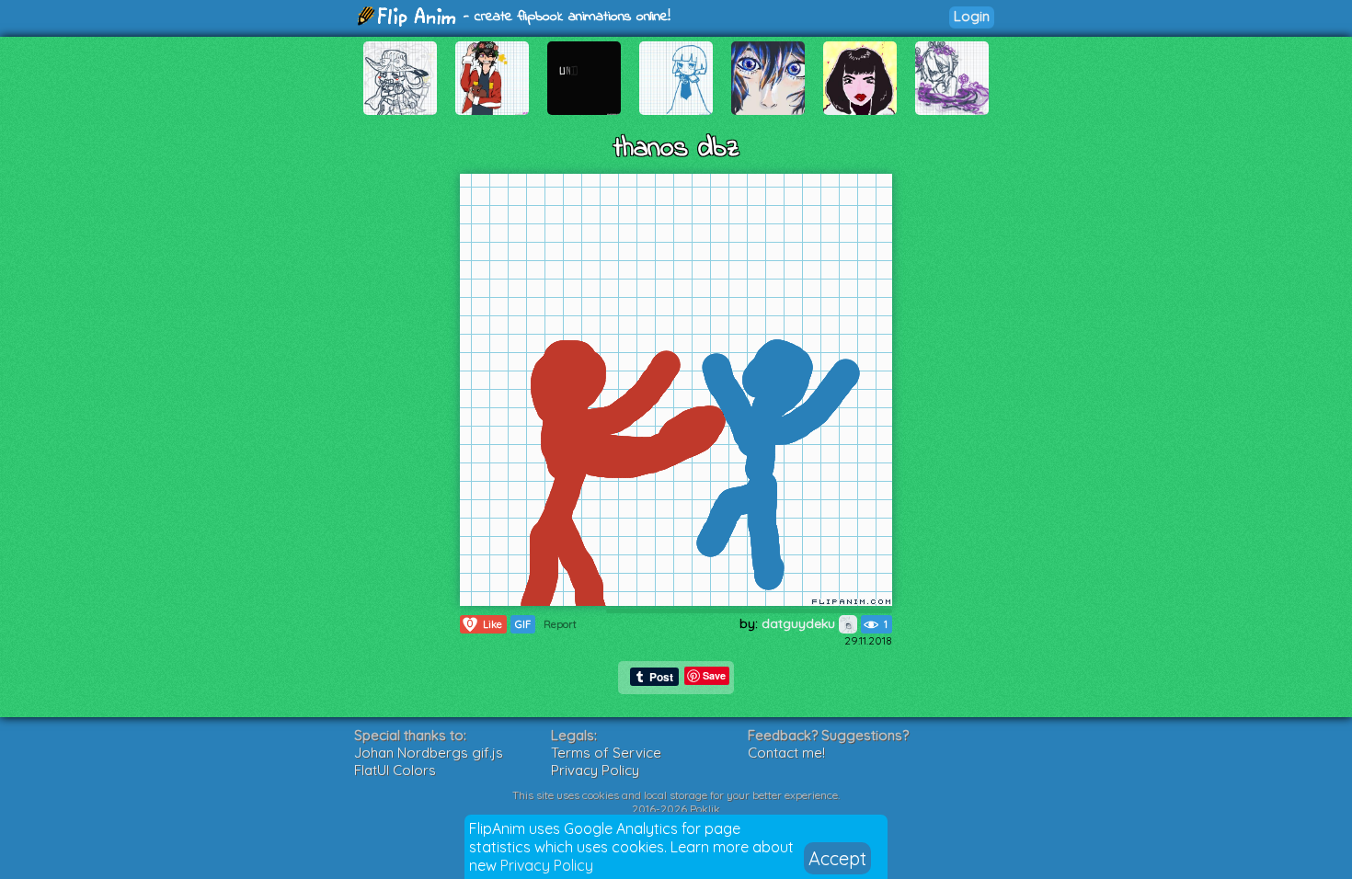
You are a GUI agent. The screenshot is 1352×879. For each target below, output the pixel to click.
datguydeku (800, 623)
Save (714, 675)
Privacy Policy (546, 865)
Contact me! (786, 752)
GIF (523, 624)
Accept (837, 858)
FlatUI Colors (395, 770)
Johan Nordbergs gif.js (428, 752)
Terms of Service (606, 752)
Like (484, 624)
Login (972, 16)
